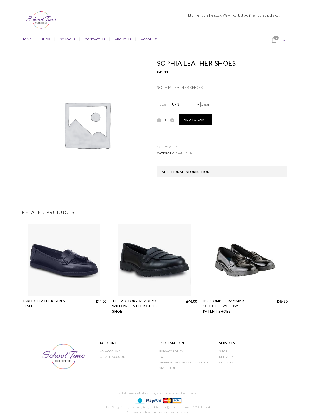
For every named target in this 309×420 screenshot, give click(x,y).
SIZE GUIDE (167, 368)
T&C (162, 357)
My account (110, 351)
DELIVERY (226, 357)
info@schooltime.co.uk (175, 407)
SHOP (223, 351)
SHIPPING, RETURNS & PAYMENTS (184, 362)
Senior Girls (184, 153)
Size (162, 104)
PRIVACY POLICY (171, 351)
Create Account (113, 357)
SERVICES (226, 362)
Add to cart (195, 119)
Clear (205, 104)
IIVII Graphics (181, 412)
